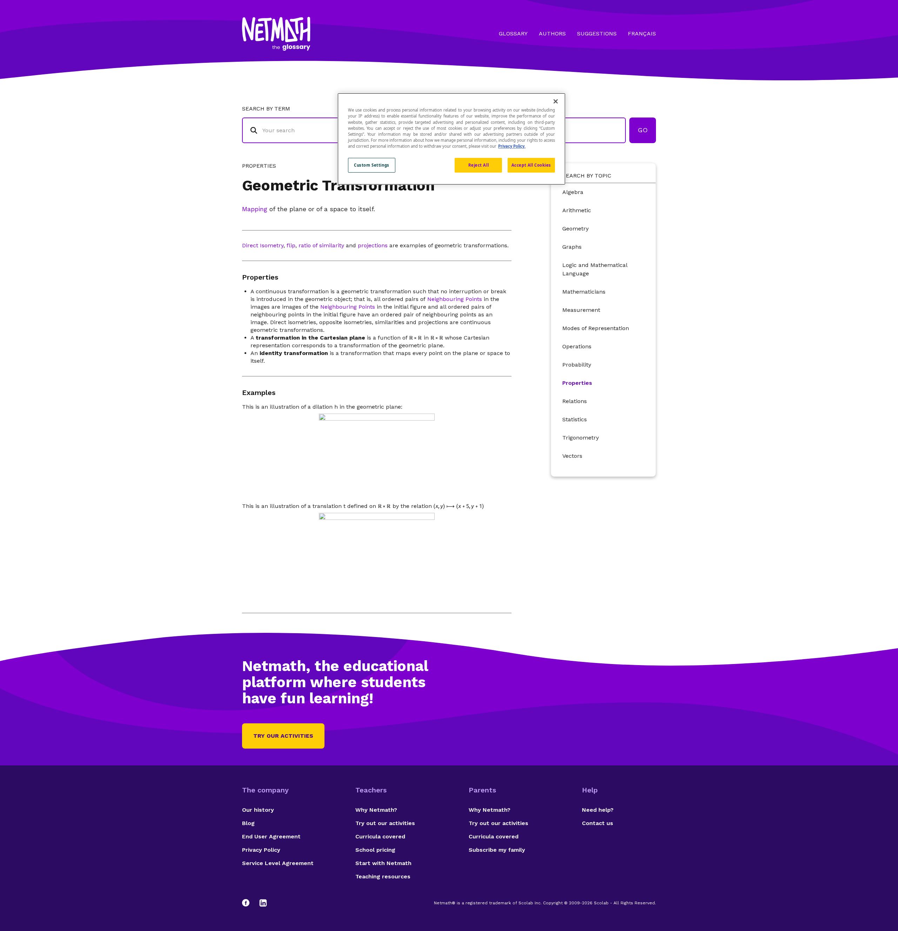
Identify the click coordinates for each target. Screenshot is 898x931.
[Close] (555, 101)
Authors (552, 33)
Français (642, 33)
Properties (577, 383)
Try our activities (283, 735)
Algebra (572, 192)
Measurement (581, 310)
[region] (451, 139)
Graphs (572, 246)
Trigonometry (580, 437)
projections (373, 245)
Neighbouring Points (454, 299)
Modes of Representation (595, 328)
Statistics (574, 419)
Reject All (478, 165)
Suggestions (597, 33)
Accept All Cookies (531, 165)
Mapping (254, 209)
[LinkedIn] (263, 903)
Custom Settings (371, 165)
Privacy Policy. (511, 146)
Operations (576, 346)
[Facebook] (249, 903)
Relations (574, 401)
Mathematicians (583, 291)
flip (291, 245)
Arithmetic (576, 210)
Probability (576, 364)
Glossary (513, 33)
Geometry (575, 228)
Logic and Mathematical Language (594, 269)
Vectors (572, 456)
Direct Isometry (262, 245)
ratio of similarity (321, 245)
